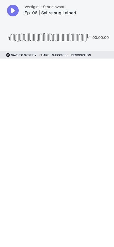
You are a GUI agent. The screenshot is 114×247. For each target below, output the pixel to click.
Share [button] (44, 55)
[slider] (48, 35)
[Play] (13, 10)
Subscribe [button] (60, 55)
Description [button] (81, 55)
